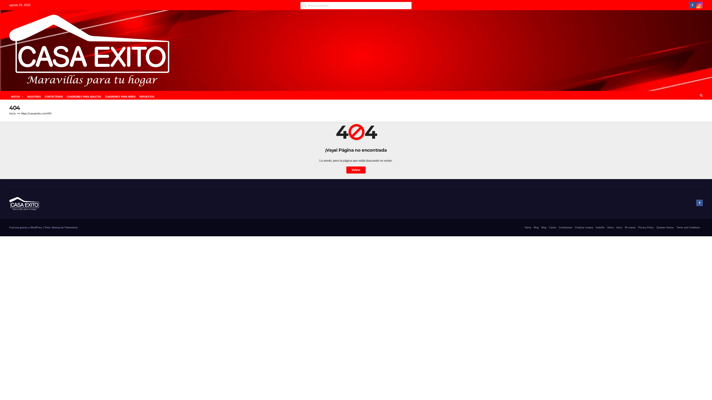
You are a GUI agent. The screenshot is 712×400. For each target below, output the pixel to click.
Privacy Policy (646, 227)
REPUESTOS (146, 96)
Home (528, 227)
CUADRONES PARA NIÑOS (120, 96)
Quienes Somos (665, 227)
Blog (536, 227)
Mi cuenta (630, 227)
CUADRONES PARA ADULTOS (84, 96)
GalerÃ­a (600, 227)
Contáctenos (565, 227)
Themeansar (71, 227)
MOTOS (15, 96)
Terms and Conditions (688, 227)
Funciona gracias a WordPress (26, 227)
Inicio (12, 113)
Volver (356, 169)
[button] (701, 95)
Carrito (552, 227)
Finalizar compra (584, 227)
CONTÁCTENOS (54, 96)
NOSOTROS (34, 96)
